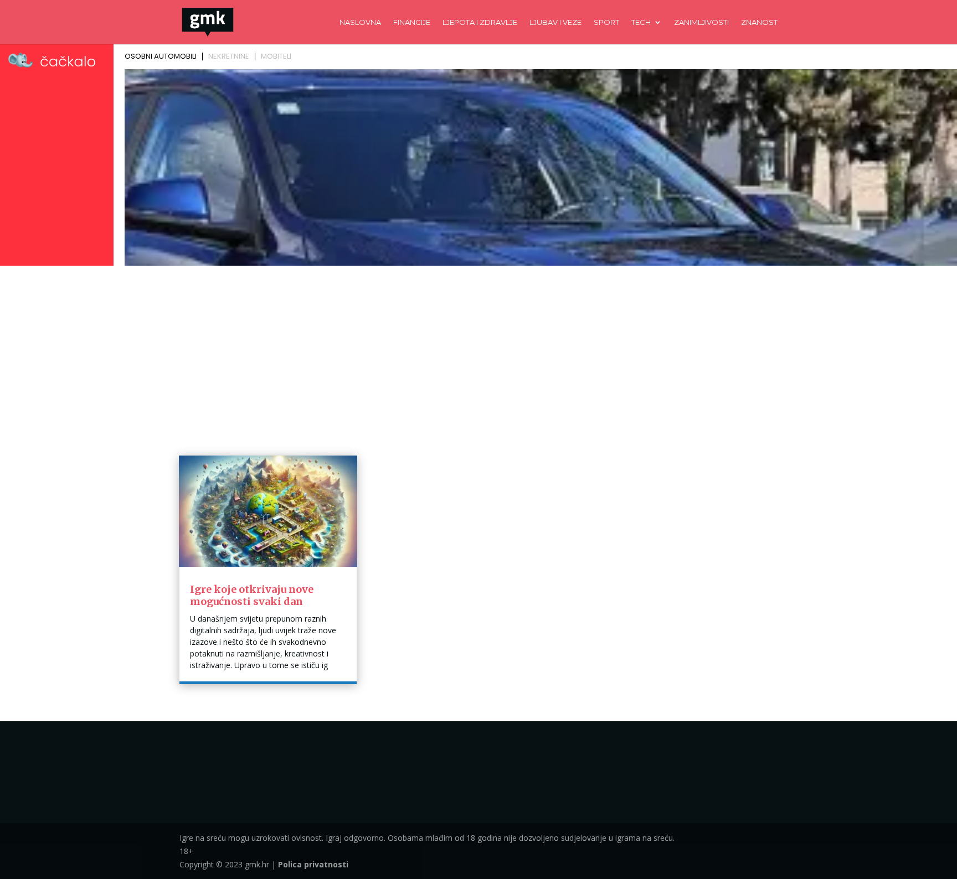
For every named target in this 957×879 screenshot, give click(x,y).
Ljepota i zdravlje (480, 22)
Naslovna (360, 22)
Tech (641, 22)
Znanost (759, 22)
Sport (606, 22)
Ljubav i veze (555, 22)
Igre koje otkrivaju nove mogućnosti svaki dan (251, 595)
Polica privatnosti (313, 864)
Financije (411, 22)
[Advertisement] (478, 352)
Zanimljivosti (701, 22)
